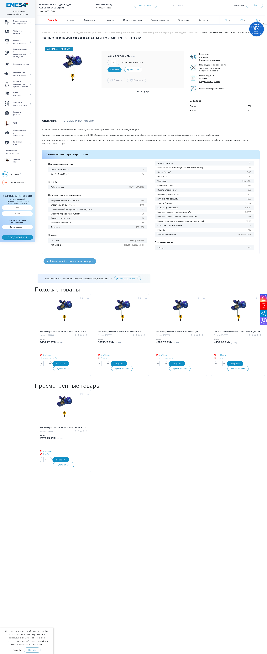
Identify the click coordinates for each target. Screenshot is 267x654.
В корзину (60, 363)
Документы (89, 20)
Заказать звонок (145, 5)
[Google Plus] (147, 91)
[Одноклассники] (144, 91)
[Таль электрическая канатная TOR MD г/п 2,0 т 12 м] (179, 313)
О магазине (183, 20)
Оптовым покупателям (132, 62)
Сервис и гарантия (160, 20)
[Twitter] (141, 91)
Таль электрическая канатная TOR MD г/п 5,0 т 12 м (63, 427)
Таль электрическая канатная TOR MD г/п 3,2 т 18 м (63, 331)
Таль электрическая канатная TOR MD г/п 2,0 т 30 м (237, 331)
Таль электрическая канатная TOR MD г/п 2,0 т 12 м (179, 331)
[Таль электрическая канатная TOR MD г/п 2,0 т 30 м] (238, 313)
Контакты (203, 20)
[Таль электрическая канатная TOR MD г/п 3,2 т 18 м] (63, 313)
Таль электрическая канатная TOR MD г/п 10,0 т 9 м (121, 331)
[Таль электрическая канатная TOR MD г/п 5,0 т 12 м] (63, 409)
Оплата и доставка (132, 20)
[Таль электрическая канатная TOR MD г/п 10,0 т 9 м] (122, 313)
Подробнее (18, 650)
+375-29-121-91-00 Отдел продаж (55, 4)
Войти (254, 5)
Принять (32, 650)
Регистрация (238, 5)
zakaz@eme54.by (104, 4)
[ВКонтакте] (138, 91)
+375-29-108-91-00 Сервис (51, 7)
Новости (109, 20)
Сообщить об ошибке (129, 278)
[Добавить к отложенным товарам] (88, 298)
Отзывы (70, 20)
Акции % (52, 20)
